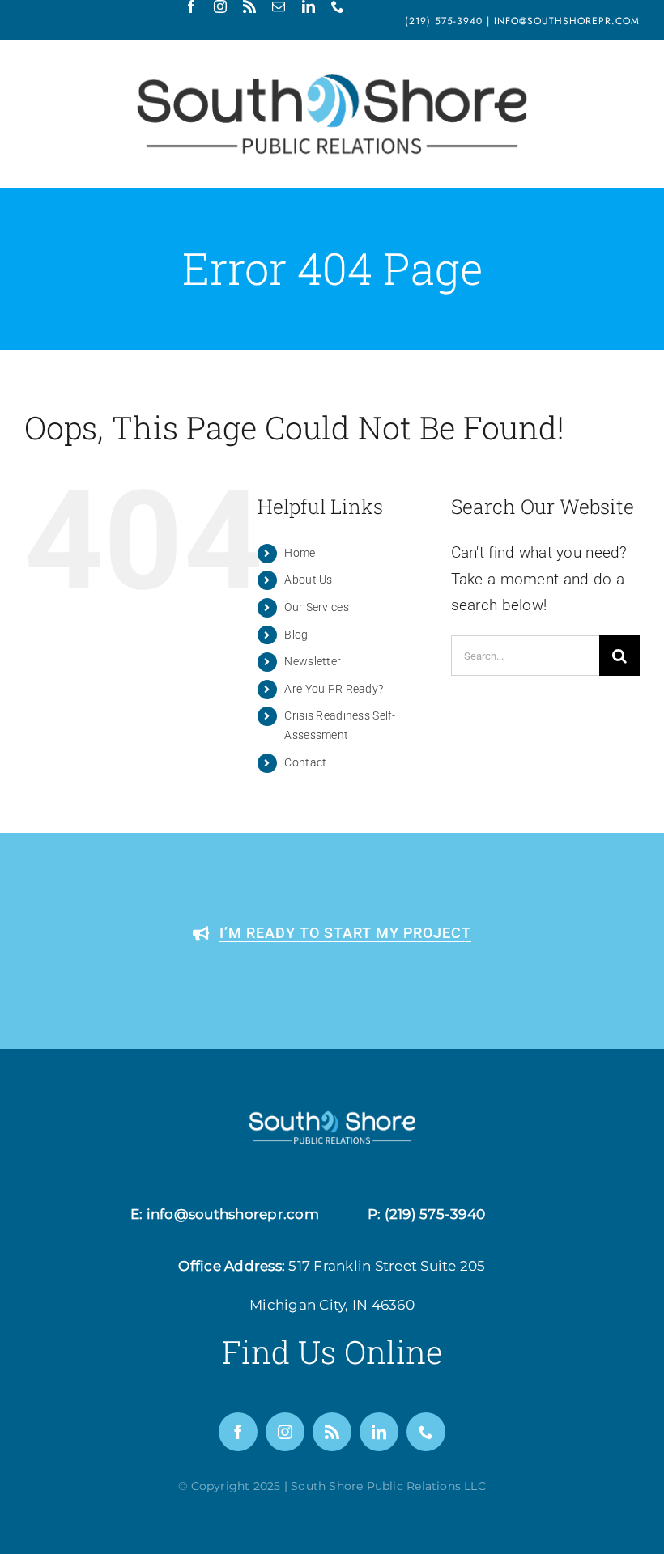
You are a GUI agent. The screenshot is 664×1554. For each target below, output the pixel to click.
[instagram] (220, 6)
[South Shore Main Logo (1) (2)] (332, 74)
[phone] (337, 6)
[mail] (278, 6)
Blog (296, 634)
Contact (305, 762)
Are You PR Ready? (333, 688)
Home (299, 552)
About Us (308, 579)
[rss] (249, 6)
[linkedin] (308, 6)
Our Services (316, 607)
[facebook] (191, 6)
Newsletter (312, 661)
